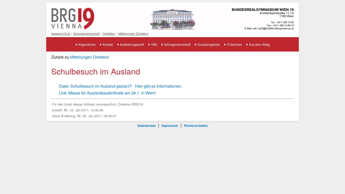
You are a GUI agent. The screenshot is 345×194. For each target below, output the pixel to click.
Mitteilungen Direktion (133, 33)
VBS (154, 44)
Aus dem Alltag (259, 44)
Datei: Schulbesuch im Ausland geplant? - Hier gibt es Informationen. (120, 86)
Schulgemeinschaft (86, 33)
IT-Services (234, 44)
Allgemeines (86, 44)
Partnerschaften (196, 125)
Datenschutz (146, 125)
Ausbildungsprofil (132, 44)
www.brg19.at (60, 33)
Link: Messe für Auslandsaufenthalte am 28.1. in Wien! (107, 93)
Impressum (170, 125)
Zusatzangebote (209, 44)
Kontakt (108, 44)
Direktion (109, 33)
